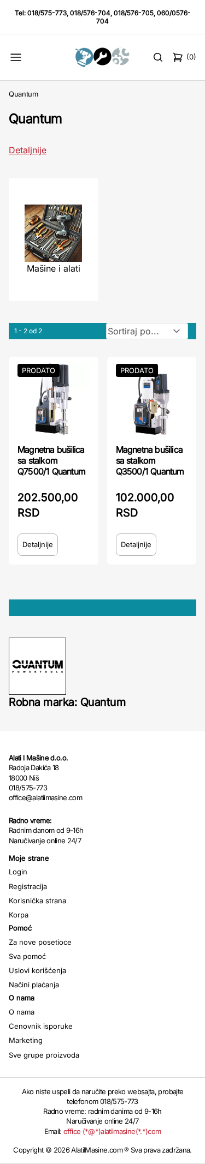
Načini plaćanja (34, 984)
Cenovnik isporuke (41, 1026)
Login (18, 871)
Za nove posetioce (40, 942)
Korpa (18, 914)
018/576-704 (90, 13)
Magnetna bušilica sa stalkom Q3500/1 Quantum (150, 460)
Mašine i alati (53, 268)
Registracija (28, 886)
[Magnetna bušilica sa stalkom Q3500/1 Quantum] (152, 399)
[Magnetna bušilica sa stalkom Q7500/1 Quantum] (53, 399)
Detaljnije (27, 150)
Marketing (26, 1040)
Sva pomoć (27, 956)
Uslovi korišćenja (37, 970)
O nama (21, 1011)
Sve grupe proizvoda (44, 1055)
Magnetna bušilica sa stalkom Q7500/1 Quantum (51, 460)
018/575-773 (47, 13)
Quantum (23, 93)
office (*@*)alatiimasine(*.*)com (112, 1131)
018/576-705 (134, 13)
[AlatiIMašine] (102, 57)
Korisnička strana (37, 900)
